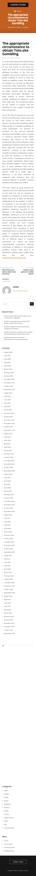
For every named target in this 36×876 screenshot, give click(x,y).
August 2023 (8, 474)
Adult (6, 790)
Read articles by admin (20, 291)
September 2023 (9, 471)
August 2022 (8, 515)
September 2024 (9, 430)
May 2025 (7, 403)
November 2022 (9, 505)
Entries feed (8, 844)
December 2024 (9, 420)
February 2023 (9, 494)
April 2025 (7, 406)
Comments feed (9, 847)
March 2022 (8, 532)
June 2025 (7, 400)
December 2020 (9, 582)
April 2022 (7, 528)
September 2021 (9, 552)
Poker (6, 821)
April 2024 (7, 447)
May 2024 (7, 444)
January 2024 (8, 457)
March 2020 (8, 613)
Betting (6, 794)
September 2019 (9, 633)
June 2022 (7, 522)
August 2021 (8, 555)
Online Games (8, 817)
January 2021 (8, 579)
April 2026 (7, 366)
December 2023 (9, 460)
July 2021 (7, 559)
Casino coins (18, 5)
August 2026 (8, 352)
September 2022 (9, 511)
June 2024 (7, 440)
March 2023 (8, 491)
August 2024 (8, 433)
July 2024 (7, 437)
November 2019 (9, 626)
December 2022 (9, 501)
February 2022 (9, 535)
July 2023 (7, 477)
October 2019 (8, 630)
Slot (5, 824)
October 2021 (8, 549)
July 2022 (7, 518)
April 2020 (7, 610)
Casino (6, 797)
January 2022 (8, 538)
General (6, 807)
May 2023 (7, 484)
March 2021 (8, 572)
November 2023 (9, 464)
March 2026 (8, 369)
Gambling (6, 281)
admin (26, 27)
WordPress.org (9, 851)
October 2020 (8, 589)
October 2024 (8, 427)
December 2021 (9, 542)
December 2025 (9, 379)
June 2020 (7, 603)
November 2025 (9, 383)
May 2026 (7, 362)
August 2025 (8, 393)
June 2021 (7, 562)
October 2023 (8, 467)
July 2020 (7, 599)
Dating (6, 801)
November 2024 (9, 423)
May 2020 (7, 606)
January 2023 (8, 498)
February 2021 (9, 576)
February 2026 (9, 372)
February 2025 (9, 413)
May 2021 (7, 565)
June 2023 (7, 481)
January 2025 (8, 417)
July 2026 (7, 355)
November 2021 (9, 545)
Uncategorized (9, 828)
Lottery (6, 814)
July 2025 (7, 396)
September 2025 (9, 389)
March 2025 (8, 410)
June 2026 (7, 359)
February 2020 (9, 616)
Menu (19, 11)
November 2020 (9, 586)
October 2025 (8, 386)
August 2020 (8, 596)
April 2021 (7, 569)
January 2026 (8, 376)
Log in (6, 841)
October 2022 (8, 508)
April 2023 (7, 488)
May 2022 (7, 525)
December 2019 (9, 623)
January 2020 (8, 620)
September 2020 (9, 593)
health (6, 811)
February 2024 (9, 454)
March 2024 (8, 450)
